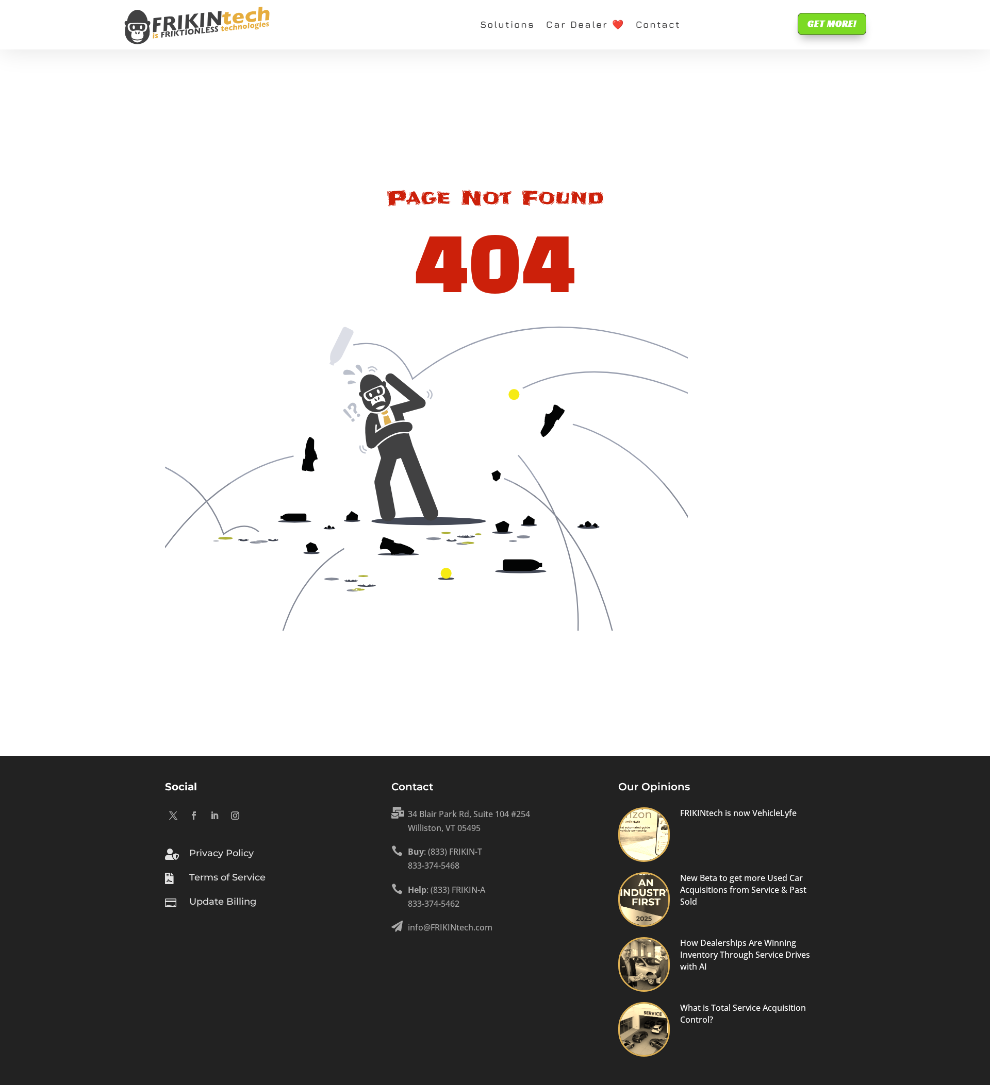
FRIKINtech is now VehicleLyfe (738, 813)
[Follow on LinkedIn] (214, 815)
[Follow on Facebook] (194, 815)
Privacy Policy (221, 853)
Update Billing (222, 901)
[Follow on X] (173, 815)
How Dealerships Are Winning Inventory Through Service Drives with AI (745, 955)
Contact (658, 24)
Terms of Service (227, 877)
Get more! (831, 23)
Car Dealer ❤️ (585, 24)
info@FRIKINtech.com (450, 927)
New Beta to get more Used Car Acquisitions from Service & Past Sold (743, 890)
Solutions (507, 24)
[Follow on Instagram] (235, 815)
